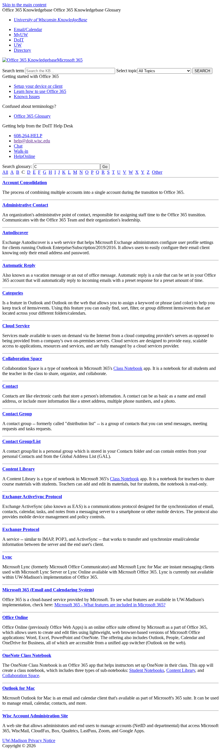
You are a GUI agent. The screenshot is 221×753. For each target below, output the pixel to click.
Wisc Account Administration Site (35, 715)
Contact (10, 386)
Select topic (126, 70)
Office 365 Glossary (32, 116)
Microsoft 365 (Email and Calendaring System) (48, 589)
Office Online (15, 617)
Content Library (18, 469)
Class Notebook (127, 368)
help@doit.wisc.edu (32, 140)
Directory (22, 50)
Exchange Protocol (20, 529)
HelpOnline (24, 156)
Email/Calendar (28, 29)
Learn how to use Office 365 (40, 91)
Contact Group (17, 413)
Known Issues (27, 96)
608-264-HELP (28, 135)
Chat (18, 146)
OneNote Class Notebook (26, 655)
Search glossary (16, 166)
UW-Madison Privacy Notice (28, 740)
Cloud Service (16, 325)
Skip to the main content (24, 4)
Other (157, 172)
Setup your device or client (38, 86)
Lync (7, 557)
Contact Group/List (21, 441)
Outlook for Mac (18, 688)
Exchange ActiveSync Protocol (32, 496)
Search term (13, 70)
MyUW (21, 34)
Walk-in (21, 151)
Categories (12, 293)
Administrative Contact (25, 204)
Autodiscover (15, 232)
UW (18, 45)
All (5, 172)
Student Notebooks (146, 670)
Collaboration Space (22, 358)
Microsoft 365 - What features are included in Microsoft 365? (109, 604)
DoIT (19, 39)
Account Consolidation (24, 182)
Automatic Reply (18, 265)
